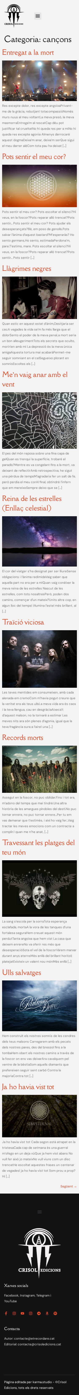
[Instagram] (14, 1313)
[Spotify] (55, 1313)
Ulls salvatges (21, 972)
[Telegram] (39, 1313)
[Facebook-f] (6, 1313)
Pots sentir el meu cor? (34, 156)
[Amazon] (47, 1313)
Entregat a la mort (28, 52)
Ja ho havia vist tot (28, 1086)
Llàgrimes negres (26, 268)
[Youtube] (22, 1313)
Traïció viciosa (23, 621)
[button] (37, 16)
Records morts (22, 737)
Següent (68, 1186)
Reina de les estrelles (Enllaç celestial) (32, 503)
